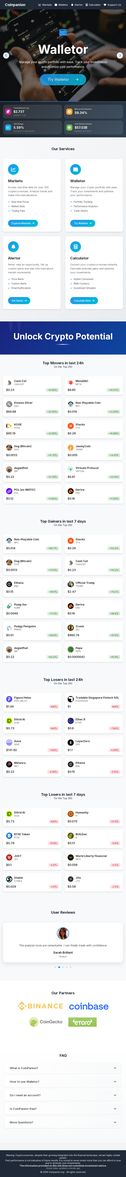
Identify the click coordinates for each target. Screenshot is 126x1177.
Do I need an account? (25, 1095)
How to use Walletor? (24, 1081)
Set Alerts (59, 79)
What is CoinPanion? (24, 1068)
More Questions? (21, 1122)
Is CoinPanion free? (23, 1109)
